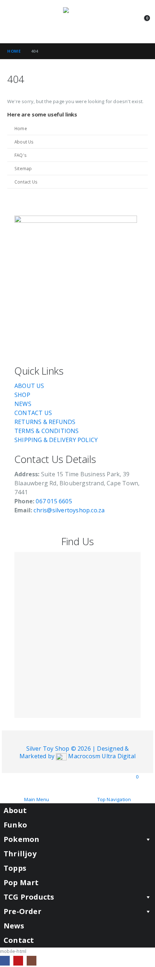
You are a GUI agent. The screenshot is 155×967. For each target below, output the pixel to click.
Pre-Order (22, 911)
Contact (19, 940)
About (15, 810)
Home (20, 128)
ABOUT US (29, 386)
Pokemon (21, 839)
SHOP (22, 395)
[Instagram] (31, 961)
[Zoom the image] (75, 219)
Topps (15, 868)
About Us (24, 142)
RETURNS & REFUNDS (44, 422)
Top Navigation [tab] (114, 799)
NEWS (22, 404)
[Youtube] (18, 961)
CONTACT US (33, 413)
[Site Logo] (77, 21)
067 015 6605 (54, 501)
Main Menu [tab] (36, 799)
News (14, 926)
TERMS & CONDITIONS (46, 431)
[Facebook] (5, 961)
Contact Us (25, 182)
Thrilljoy (20, 853)
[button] (13, 22)
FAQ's (20, 155)
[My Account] (129, 21)
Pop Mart (21, 882)
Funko (15, 825)
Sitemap (23, 168)
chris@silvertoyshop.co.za (70, 510)
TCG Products (29, 897)
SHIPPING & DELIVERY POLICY (56, 440)
